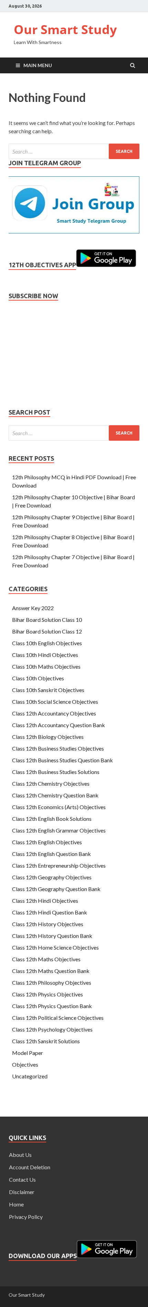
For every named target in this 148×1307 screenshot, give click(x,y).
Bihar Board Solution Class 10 (47, 619)
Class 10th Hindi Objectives (45, 654)
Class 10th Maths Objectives (46, 666)
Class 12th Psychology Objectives (52, 1029)
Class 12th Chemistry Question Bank (55, 795)
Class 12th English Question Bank (51, 853)
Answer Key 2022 (33, 608)
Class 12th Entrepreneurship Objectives (59, 865)
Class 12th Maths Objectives (46, 959)
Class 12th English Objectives (47, 842)
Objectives (25, 1064)
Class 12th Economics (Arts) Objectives (59, 807)
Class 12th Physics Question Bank (52, 1006)
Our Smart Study (65, 29)
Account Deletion (29, 1167)
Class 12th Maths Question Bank (50, 971)
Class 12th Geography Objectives (52, 877)
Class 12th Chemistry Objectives (50, 783)
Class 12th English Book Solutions (52, 818)
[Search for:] (74, 151)
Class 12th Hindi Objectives (45, 900)
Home (16, 1204)
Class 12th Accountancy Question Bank (58, 725)
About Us (20, 1154)
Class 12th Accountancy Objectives (54, 713)
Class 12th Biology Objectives (48, 736)
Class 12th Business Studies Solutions (55, 771)
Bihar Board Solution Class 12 (47, 631)
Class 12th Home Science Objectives (55, 947)
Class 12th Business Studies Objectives (58, 748)
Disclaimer (21, 1192)
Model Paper (27, 1052)
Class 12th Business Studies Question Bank (62, 760)
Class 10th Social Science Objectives (55, 701)
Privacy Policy (26, 1216)
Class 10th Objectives (38, 678)
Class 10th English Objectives (47, 643)
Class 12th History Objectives (47, 924)
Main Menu (37, 65)
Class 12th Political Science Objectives (58, 1017)
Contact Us (22, 1179)
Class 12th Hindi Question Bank (49, 912)
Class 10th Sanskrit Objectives (48, 690)
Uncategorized (29, 1076)
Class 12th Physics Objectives (47, 994)
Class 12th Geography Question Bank (56, 889)
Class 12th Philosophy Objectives (51, 982)
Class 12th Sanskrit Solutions (46, 1041)
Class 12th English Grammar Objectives (59, 830)
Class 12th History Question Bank (52, 935)
